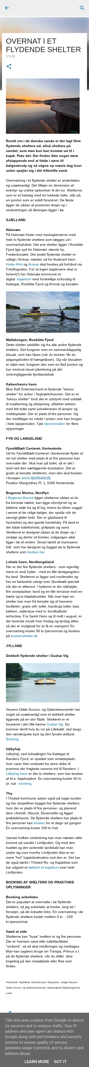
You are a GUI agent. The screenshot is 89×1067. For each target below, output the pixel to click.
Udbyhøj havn (17, 774)
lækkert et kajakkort (44, 867)
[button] (9, 67)
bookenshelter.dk (25, 636)
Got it (60, 1061)
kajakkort (23, 279)
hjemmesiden (54, 424)
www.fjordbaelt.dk (36, 478)
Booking (12, 739)
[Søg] (82, 8)
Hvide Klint (14, 264)
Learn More (36, 1061)
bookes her (35, 552)
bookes (39, 823)
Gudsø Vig (54, 724)
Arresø (34, 264)
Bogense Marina (21, 498)
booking (24, 783)
